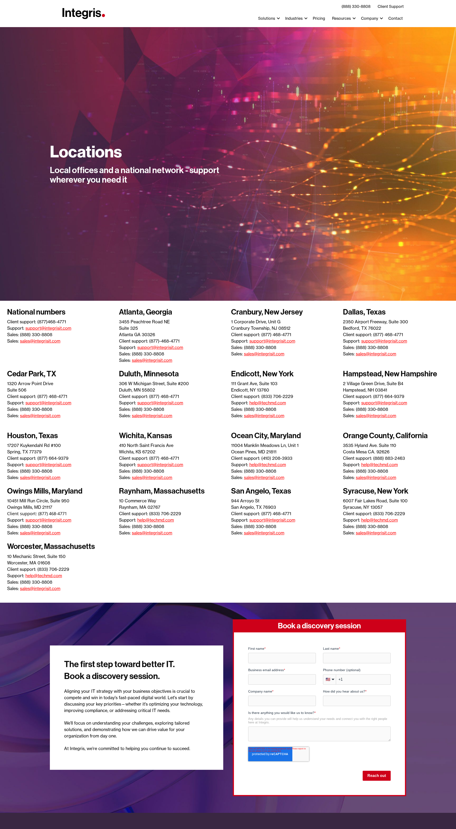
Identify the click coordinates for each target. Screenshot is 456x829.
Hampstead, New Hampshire (390, 373)
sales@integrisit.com (40, 341)
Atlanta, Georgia (145, 311)
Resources (341, 18)
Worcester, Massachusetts (51, 546)
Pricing (319, 18)
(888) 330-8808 (356, 6)
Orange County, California (385, 435)
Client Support (391, 6)
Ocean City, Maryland (266, 435)
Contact (395, 18)
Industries (294, 18)
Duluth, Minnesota (149, 373)
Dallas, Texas (364, 311)
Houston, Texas (32, 435)
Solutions (266, 18)
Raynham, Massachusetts (162, 490)
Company (369, 18)
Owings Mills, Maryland (44, 490)
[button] (278, 18)
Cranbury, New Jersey (267, 311)
